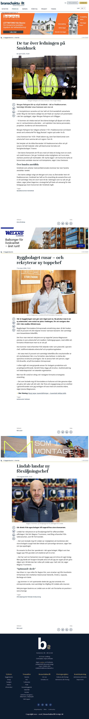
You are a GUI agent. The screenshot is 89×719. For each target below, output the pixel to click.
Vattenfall (26, 690)
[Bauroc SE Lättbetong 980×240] (44, 24)
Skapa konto (80, 679)
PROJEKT (44, 9)
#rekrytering (37, 597)
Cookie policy (51, 709)
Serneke (26, 692)
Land (78, 8)
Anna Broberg (21, 222)
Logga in (83, 3)
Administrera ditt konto (80, 677)
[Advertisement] (44, 206)
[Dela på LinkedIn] (13, 112)
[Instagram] (42, 704)
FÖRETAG (34, 9)
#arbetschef (20, 399)
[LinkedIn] (46, 704)
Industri (9, 684)
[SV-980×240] (44, 447)
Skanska (26, 677)
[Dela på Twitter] (13, 108)
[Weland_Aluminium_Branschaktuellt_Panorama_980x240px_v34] (44, 238)
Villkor (45, 709)
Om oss (44, 677)
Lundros (42, 662)
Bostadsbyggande (27, 687)
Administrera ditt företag (62, 679)
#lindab (30, 597)
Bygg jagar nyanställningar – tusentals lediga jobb (47, 393)
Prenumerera (72, 3)
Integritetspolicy (38, 709)
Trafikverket (26, 682)
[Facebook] (38, 704)
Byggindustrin (8, 37)
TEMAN (53, 9)
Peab (26, 684)
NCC (26, 679)
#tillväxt (27, 399)
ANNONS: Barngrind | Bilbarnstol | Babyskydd (26, 695)
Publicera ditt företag (62, 677)
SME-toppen (26, 699)
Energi (9, 679)
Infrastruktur (8, 687)
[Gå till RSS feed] (13, 115)
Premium (15, 9)
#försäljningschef (22, 597)
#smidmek (30, 191)
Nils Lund (19, 430)
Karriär (17, 37)
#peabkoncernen (22, 191)
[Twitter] (50, 704)
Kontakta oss (44, 679)
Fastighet (8, 682)
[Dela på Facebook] (13, 104)
